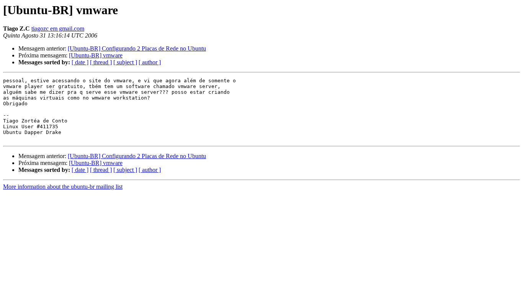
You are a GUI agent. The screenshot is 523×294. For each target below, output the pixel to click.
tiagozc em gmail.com (57, 28)
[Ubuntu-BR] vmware (96, 55)
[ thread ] (101, 62)
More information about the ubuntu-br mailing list (63, 186)
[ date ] (80, 62)
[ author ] (150, 62)
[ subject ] (125, 62)
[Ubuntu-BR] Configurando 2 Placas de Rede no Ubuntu (137, 48)
